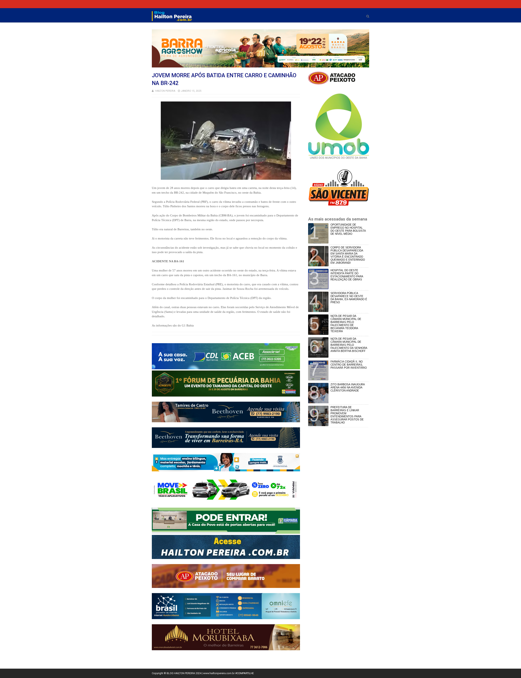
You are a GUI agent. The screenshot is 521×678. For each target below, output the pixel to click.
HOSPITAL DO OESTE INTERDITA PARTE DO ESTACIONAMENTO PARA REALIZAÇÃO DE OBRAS (347, 275)
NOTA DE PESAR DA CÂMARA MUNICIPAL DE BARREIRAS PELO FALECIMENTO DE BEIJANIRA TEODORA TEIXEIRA (346, 323)
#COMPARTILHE (244, 673)
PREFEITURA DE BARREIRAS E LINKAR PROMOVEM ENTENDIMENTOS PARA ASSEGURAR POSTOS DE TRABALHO (347, 415)
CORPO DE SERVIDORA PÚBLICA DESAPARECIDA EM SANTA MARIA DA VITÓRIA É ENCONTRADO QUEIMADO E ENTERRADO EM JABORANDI (348, 255)
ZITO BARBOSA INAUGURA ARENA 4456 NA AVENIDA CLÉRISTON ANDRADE (348, 387)
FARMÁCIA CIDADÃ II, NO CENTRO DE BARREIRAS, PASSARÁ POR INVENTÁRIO (349, 364)
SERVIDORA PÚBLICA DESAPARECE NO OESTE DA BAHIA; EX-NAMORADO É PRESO (349, 298)
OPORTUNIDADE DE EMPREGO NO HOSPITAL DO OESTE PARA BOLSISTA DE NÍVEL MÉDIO (348, 229)
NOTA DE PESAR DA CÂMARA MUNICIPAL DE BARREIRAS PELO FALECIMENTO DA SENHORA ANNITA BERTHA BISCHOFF (349, 345)
